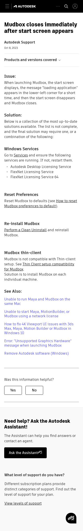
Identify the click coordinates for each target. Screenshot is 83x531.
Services (21, 155)
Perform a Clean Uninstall (25, 230)
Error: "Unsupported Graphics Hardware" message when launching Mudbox (37, 343)
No (34, 390)
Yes (13, 390)
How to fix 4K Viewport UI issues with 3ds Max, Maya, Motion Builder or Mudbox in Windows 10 (38, 329)
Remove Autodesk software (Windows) (36, 353)
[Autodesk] (25, 6)
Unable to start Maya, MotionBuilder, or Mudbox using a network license (36, 314)
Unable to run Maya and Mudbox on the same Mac (37, 301)
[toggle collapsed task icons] (58, 6)
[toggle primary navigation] (9, 6)
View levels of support (23, 503)
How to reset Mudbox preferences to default (40, 203)
